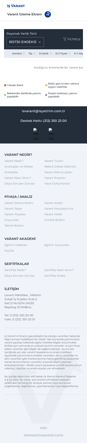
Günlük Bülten (54, 220)
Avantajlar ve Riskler (18, 166)
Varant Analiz (53, 203)
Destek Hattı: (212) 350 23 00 (43, 121)
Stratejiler (11, 172)
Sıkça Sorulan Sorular (19, 183)
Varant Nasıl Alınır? (17, 178)
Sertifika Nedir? (15, 270)
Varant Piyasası (15, 214)
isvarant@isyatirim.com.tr (43, 111)
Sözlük (9, 250)
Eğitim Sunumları (57, 245)
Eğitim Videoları (16, 245)
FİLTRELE (74, 39)
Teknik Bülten (14, 225)
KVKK (43, 427)
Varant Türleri (53, 161)
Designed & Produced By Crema (43, 434)
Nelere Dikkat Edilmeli (60, 166)
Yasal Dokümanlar (57, 183)
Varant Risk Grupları (58, 172)
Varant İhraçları (55, 178)
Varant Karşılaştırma (58, 208)
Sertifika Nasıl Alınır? (59, 270)
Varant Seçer (13, 208)
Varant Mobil (53, 214)
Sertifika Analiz (54, 275)
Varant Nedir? (14, 161)
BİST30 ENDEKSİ (22, 42)
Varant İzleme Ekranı (18, 203)
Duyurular (11, 220)
